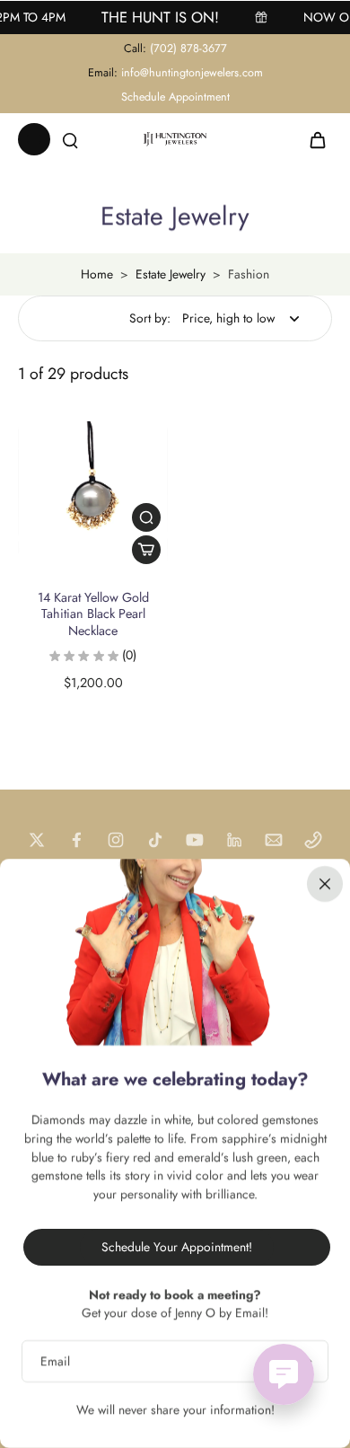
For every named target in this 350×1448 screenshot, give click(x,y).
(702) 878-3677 (188, 48)
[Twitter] (37, 840)
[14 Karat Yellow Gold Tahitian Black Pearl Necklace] (93, 496)
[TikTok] (155, 840)
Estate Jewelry (171, 274)
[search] (70, 139)
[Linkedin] (234, 840)
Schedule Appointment (175, 97)
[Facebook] (76, 840)
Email (55, 1361)
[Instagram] (116, 840)
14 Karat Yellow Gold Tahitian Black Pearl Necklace (93, 614)
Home (97, 274)
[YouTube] (194, 840)
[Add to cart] (146, 549)
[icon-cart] (312, 139)
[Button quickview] (146, 517)
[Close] (325, 884)
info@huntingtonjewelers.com (192, 73)
